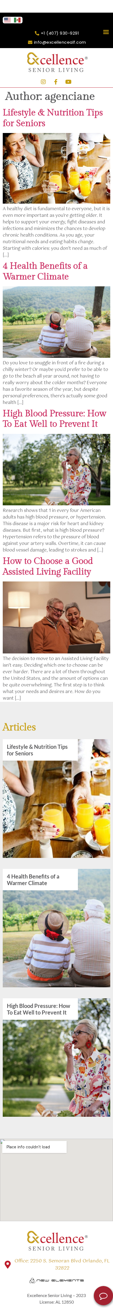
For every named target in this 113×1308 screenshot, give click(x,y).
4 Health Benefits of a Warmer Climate (45, 271)
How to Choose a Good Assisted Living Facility (48, 566)
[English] (8, 20)
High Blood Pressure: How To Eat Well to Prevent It (54, 418)
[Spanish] (17, 20)
